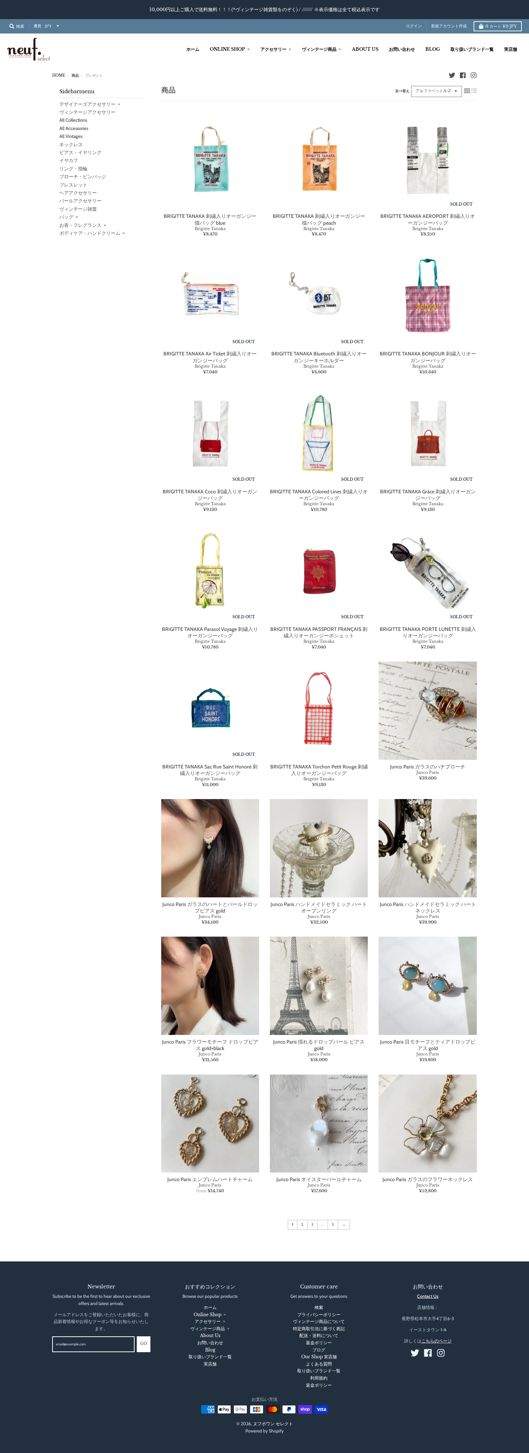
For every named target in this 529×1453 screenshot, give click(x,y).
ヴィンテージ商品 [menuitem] (319, 49)
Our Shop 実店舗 (319, 1356)
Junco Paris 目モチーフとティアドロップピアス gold (427, 1045)
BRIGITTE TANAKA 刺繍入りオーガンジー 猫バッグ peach (319, 219)
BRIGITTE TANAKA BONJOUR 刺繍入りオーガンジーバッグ (428, 356)
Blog (210, 1350)
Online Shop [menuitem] (227, 49)
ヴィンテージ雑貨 (78, 209)
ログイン (414, 26)
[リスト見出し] (474, 91)
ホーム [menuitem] (192, 49)
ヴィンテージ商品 (207, 1328)
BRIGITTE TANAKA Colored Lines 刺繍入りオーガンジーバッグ (319, 494)
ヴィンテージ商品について (319, 1321)
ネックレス (71, 144)
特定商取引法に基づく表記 (319, 1328)
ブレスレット (73, 185)
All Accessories (73, 128)
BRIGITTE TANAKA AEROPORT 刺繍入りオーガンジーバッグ (427, 219)
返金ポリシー (319, 1342)
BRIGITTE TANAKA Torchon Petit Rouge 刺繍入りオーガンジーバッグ (319, 769)
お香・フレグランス (80, 225)
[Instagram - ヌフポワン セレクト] (473, 75)
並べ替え (402, 91)
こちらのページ (436, 1341)
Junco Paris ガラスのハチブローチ (427, 766)
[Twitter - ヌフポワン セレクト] (452, 75)
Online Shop (207, 1314)
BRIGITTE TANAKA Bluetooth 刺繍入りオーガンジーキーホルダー (319, 356)
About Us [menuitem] (365, 49)
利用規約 (318, 1378)
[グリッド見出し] (467, 91)
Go (143, 1344)
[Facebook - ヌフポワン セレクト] (463, 75)
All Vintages (70, 136)
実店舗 (210, 1364)
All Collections (73, 120)
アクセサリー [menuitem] (273, 49)
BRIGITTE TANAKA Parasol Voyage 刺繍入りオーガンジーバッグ (210, 632)
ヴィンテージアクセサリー (87, 112)
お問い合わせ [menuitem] (402, 49)
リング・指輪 (73, 168)
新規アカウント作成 (449, 26)
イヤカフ (68, 160)
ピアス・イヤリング (80, 152)
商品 (75, 75)
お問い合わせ (210, 1342)
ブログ (318, 1350)
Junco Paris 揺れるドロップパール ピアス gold (319, 1045)
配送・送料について (318, 1335)
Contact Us (427, 1296)
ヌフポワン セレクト (273, 1423)
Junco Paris (427, 772)
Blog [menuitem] (432, 49)
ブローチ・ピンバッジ (82, 176)
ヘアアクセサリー (78, 193)
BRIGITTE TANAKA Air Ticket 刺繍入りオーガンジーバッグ (210, 356)
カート (501, 26)
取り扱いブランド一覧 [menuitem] (472, 49)
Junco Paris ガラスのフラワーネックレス (428, 1179)
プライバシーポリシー (318, 1314)
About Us (210, 1335)
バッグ (66, 217)
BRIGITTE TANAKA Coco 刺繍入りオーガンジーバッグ (210, 494)
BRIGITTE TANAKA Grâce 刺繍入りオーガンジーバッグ (428, 494)
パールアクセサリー (80, 200)
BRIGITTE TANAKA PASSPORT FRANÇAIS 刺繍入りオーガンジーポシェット (318, 632)
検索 (319, 1307)
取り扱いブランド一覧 (210, 1356)
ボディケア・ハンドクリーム (89, 233)
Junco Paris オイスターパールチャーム (319, 1179)
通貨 (37, 26)
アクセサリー (208, 1321)
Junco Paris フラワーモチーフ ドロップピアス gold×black (210, 1045)
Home (58, 75)
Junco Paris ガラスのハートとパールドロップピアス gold (210, 907)
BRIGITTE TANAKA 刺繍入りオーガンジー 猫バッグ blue (210, 219)
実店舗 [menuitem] (510, 49)
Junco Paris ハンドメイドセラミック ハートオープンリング (319, 907)
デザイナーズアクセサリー (87, 104)
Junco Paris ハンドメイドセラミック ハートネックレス (428, 907)
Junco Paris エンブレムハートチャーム (210, 1179)
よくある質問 (319, 1364)
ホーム (210, 1307)
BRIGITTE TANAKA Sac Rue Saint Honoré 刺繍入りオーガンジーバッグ (210, 769)
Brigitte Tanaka (210, 228)
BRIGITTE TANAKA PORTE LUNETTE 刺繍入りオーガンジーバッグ (428, 632)
